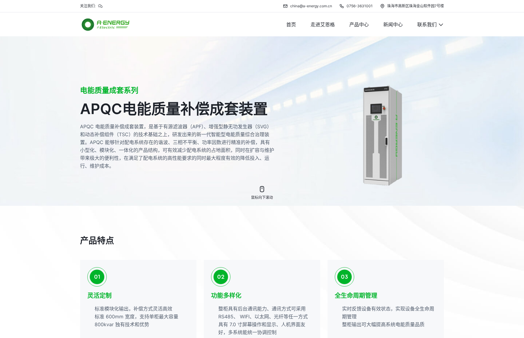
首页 (291, 24)
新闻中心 (393, 24)
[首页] (105, 24)
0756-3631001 (360, 6)
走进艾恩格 (323, 24)
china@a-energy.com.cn (311, 6)
